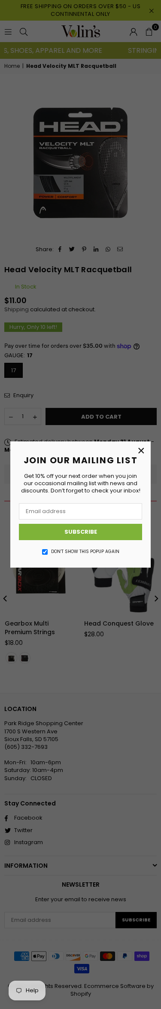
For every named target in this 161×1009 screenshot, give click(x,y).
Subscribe (80, 532)
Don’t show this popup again (85, 552)
